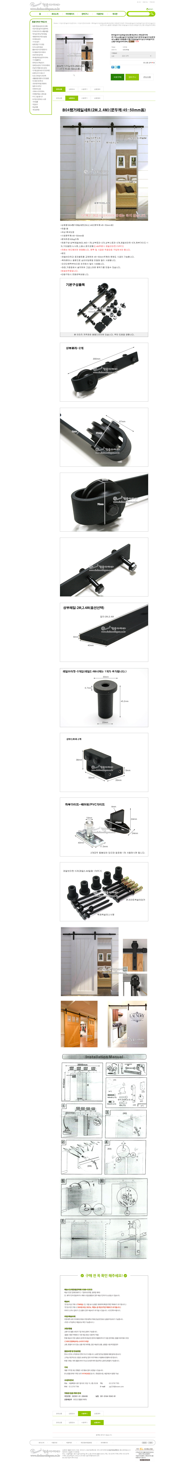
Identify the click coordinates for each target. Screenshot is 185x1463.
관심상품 (147, 77)
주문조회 (152, 2)
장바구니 (132, 77)
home (56, 23)
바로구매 (117, 77)
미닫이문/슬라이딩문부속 (67, 23)
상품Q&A (97, 89)
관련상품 (59, 89)
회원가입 (145, 2)
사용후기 (84, 89)
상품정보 (72, 89)
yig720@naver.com (92, 1456)
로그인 (139, 2)
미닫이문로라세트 (84, 23)
